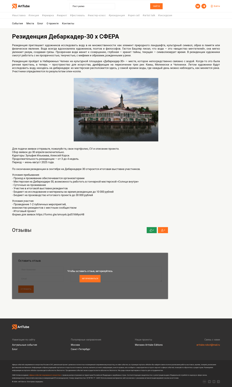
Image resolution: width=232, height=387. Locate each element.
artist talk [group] (149, 15)
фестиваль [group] (78, 15)
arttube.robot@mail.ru (208, 344)
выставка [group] (19, 15)
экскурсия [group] (166, 15)
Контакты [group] (68, 23)
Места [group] (30, 23)
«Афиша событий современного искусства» (45, 375)
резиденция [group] (117, 15)
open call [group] (135, 15)
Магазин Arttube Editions (149, 344)
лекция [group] (34, 15)
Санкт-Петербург (80, 349)
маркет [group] (62, 15)
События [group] (17, 23)
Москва (75, 344)
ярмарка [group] (49, 15)
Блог (15, 349)
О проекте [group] (53, 23)
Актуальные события (24, 344)
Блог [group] (40, 23)
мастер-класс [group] (97, 15)
